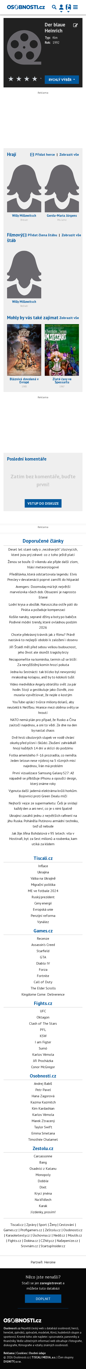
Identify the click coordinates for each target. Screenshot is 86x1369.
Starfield (43, 951)
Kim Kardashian (43, 1108)
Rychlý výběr (60, 79)
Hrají (11, 154)
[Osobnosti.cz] (26, 7)
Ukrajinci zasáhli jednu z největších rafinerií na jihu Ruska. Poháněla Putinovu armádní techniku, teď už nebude (43, 820)
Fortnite (43, 975)
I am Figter (43, 1042)
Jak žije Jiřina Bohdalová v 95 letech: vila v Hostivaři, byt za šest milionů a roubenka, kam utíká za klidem (43, 838)
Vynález (43, 922)
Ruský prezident (43, 897)
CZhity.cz (47, 1240)
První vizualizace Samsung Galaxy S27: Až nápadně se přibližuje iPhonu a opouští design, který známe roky (43, 778)
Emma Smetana (43, 1133)
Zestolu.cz (43, 1148)
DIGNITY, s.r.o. (12, 1361)
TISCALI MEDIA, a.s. (44, 1357)
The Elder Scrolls (43, 988)
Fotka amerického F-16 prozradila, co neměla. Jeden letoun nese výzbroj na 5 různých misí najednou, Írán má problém (43, 760)
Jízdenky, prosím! (43, 1212)
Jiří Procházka (43, 1060)
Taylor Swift (43, 1127)
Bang (43, 1162)
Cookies (21, 1353)
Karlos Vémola (43, 1054)
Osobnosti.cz (43, 1076)
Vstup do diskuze (43, 503)
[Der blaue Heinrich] (24, 47)
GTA (43, 957)
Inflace (43, 866)
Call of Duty (43, 982)
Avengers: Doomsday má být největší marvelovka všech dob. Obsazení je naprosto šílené (43, 591)
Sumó (43, 1048)
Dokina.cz (31, 1240)
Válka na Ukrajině (43, 878)
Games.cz (43, 931)
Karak (43, 1206)
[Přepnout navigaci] (61, 7)
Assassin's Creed (43, 944)
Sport (43, 1224)
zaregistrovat (51, 1283)
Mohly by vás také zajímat (32, 318)
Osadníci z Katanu (43, 1168)
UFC (43, 1011)
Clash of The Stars (43, 1023)
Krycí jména (43, 1193)
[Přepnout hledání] (54, 7)
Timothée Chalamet (43, 1139)
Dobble (43, 1181)
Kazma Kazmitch (43, 1102)
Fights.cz (43, 1003)
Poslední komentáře (27, 459)
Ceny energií (43, 903)
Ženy (53, 1224)
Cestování (66, 1224)
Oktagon (43, 1017)
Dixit (43, 1187)
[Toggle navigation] (75, 7)
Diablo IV (43, 963)
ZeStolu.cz (53, 1230)
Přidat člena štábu (42, 235)
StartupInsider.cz (53, 1246)
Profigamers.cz (31, 1230)
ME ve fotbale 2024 (43, 890)
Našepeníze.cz (67, 1240)
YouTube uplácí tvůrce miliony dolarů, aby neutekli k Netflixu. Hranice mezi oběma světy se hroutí (43, 707)
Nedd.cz (59, 1235)
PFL (43, 1029)
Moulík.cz (75, 1235)
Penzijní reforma (43, 915)
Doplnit (43, 1298)
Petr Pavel (43, 1089)
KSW (43, 1036)
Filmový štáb (14, 237)
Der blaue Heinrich (55, 27)
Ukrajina (43, 872)
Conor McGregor (43, 1067)
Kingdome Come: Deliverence (43, 994)
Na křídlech (43, 1199)
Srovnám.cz (29, 1246)
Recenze (43, 938)
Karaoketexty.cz (18, 1235)
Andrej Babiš (43, 1083)
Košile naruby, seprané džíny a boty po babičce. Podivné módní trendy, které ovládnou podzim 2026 (43, 622)
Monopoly (43, 1174)
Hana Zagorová (43, 1096)
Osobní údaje (37, 1353)
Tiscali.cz (43, 858)
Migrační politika (43, 884)
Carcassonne (43, 1156)
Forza (43, 969)
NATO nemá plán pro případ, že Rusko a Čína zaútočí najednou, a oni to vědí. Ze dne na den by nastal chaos (43, 725)
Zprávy (31, 1224)
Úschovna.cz (41, 1235)
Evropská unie (43, 909)
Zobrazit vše (69, 154)
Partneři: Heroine (43, 1262)
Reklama (9, 1353)
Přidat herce (44, 154)
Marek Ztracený (43, 1121)
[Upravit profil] (75, 25)
